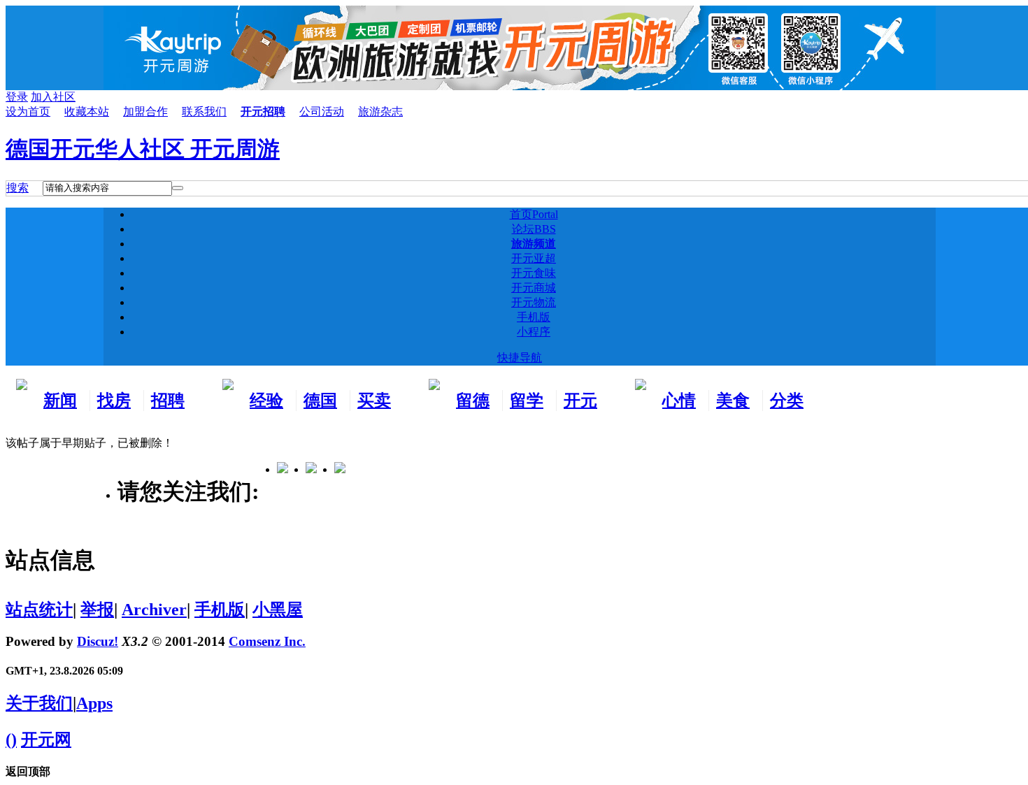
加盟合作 (145, 111)
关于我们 (39, 703)
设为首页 (28, 111)
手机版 (533, 317)
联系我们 (204, 111)
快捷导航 (519, 357)
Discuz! (97, 641)
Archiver (154, 609)
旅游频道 (533, 244)
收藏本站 (86, 111)
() (11, 739)
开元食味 (533, 273)
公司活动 (321, 111)
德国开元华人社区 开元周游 (143, 148)
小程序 (533, 332)
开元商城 (533, 288)
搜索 (17, 188)
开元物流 (533, 302)
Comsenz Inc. (267, 641)
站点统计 (39, 609)
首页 (534, 214)
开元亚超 (533, 258)
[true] (177, 188)
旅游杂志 (380, 111)
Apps (94, 703)
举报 (97, 609)
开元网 (46, 739)
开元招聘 (263, 111)
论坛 (534, 229)
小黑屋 (277, 609)
